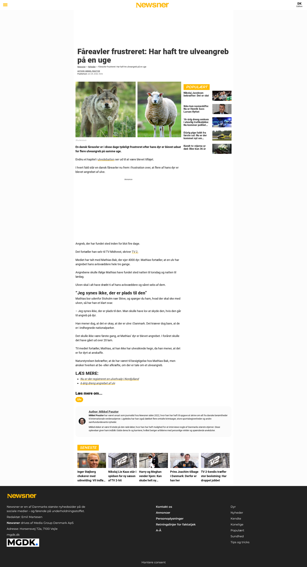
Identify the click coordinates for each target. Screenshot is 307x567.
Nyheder (92, 67)
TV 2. (135, 251)
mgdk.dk (13, 534)
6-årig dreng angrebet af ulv (97, 383)
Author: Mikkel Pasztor (88, 71)
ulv (79, 399)
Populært (237, 530)
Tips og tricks (240, 542)
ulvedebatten (106, 159)
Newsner (81, 67)
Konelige (237, 524)
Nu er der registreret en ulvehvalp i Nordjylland (109, 379)
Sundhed (237, 536)
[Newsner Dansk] (152, 5)
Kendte (236, 518)
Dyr (233, 507)
